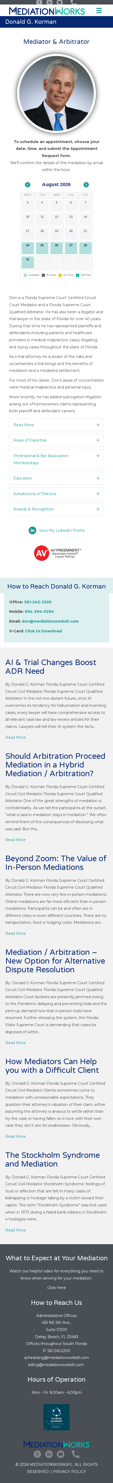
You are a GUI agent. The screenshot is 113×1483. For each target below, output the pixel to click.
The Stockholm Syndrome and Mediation (52, 1159)
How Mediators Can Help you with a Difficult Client (52, 1066)
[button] (98, 425)
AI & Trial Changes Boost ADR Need (50, 667)
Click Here (56, 1287)
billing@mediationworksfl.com (56, 1364)
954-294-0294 (39, 611)
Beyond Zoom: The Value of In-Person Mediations (56, 863)
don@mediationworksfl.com (50, 621)
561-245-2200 (38, 602)
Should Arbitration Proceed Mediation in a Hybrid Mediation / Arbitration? (55, 765)
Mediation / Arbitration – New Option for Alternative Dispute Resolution (55, 961)
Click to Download (43, 631)
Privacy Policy (69, 1471)
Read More (15, 737)
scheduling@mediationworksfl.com (56, 1357)
